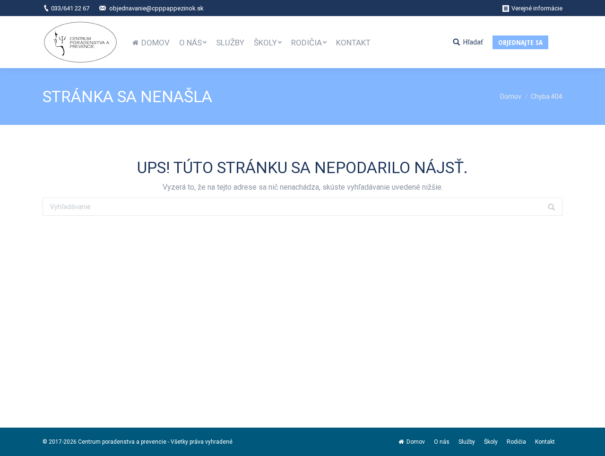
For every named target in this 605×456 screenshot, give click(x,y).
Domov (510, 96)
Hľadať (473, 42)
